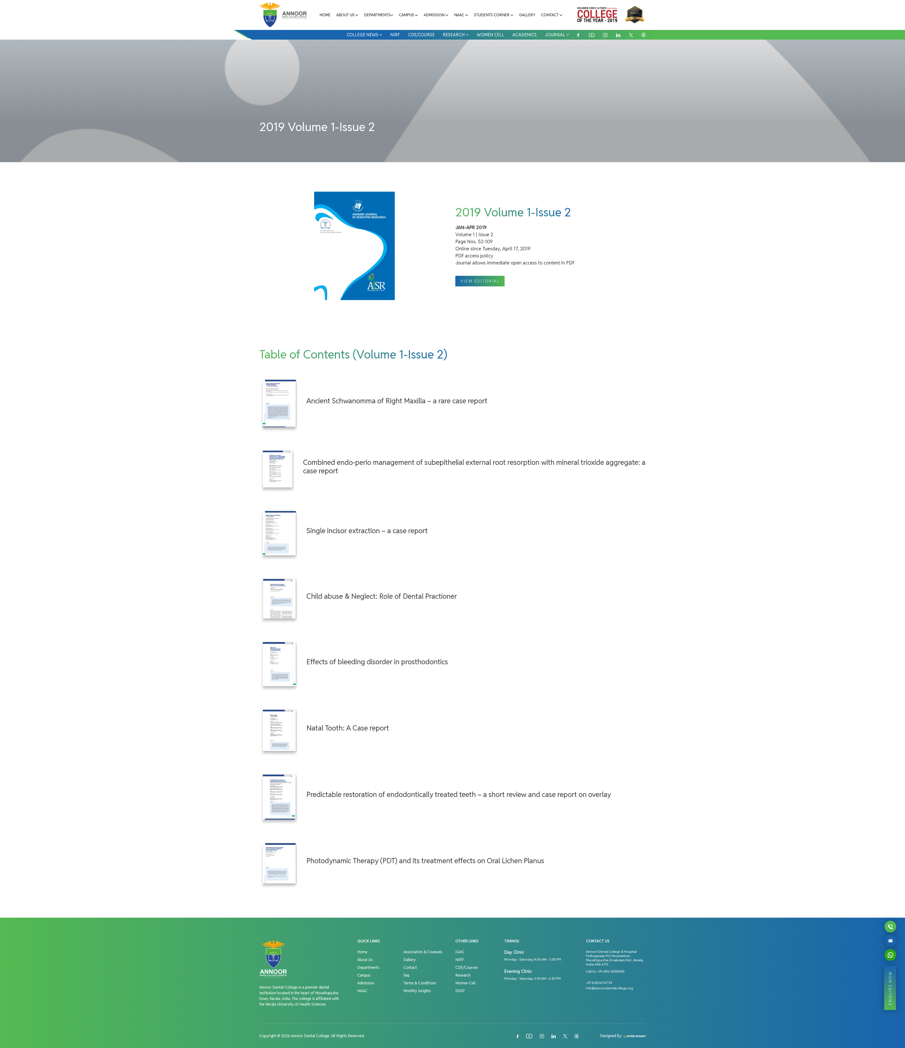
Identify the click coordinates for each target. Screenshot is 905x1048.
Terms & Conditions (419, 983)
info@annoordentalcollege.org (609, 988)
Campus (406, 14)
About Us (345, 14)
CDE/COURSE (421, 34)
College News (362, 34)
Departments (377, 14)
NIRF (395, 34)
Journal (555, 34)
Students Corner (492, 14)
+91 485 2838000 (611, 971)
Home (325, 14)
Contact (550, 14)
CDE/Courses (466, 967)
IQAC (460, 951)
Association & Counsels (422, 951)
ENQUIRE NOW (890, 988)
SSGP (460, 990)
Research (454, 34)
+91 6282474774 (599, 983)
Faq (406, 975)
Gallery (527, 14)
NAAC (459, 14)
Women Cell (490, 34)
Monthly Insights (417, 990)
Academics (524, 34)
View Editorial (480, 281)
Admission (434, 14)
